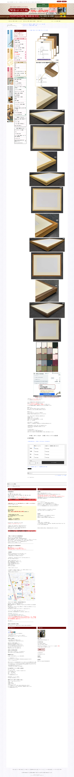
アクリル (37, 24)
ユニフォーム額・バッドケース (19, 102)
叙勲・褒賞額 (17, 100)
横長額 (33, 25)
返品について (37, 466)
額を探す (59, 1)
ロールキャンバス (25, 24)
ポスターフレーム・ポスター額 (19, 91)
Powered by (31, 775)
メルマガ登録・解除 (49, 769)
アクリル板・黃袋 (17, 59)
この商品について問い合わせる (40, 441)
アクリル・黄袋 (17, 121)
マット (40, 24)
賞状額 (16, 98)
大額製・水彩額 (17, 40)
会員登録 (23, 18)
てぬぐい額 (43, 24)
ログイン (33, 18)
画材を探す (64, 1)
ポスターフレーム (25, 25)
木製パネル (30, 24)
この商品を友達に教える (31, 441)
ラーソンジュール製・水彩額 (19, 44)
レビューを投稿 (64, 475)
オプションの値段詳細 (30, 466)
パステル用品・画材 (18, 133)
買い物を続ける (47, 441)
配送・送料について (22, 769)
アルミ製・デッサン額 (18, 49)
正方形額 (30, 25)
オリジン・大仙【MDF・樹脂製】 (20, 47)
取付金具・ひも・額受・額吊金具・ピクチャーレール (20, 119)
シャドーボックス (17, 106)
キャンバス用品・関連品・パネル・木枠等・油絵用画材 (20, 136)
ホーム (28, 30)
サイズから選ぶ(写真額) (18, 112)
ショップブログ (54, 769)
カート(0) (52, 18)
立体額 (36, 25)
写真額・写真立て (32, 30)
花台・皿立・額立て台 (18, 125)
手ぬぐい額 (16, 110)
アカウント (13, 18)
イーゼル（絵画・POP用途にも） (20, 123)
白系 (15, 69)
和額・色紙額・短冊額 (18, 79)
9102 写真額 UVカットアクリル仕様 (42, 30)
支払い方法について (16, 769)
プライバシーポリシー (42, 769)
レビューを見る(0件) (58, 475)
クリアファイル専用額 (18, 89)
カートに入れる (53, 462)
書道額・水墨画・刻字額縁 (19, 93)
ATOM (60, 769)
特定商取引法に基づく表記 (43, 466)
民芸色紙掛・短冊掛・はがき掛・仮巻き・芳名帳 (20, 108)
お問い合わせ (43, 18)
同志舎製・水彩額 (17, 42)
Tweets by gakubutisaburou (19, 142)
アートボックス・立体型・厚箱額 (20, 104)
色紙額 (34, 24)
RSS (58, 769)
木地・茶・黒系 (17, 67)
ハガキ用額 (16, 81)
